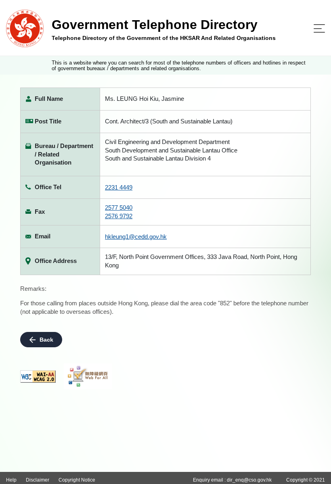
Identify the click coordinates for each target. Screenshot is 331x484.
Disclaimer (37, 480)
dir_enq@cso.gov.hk (249, 480)
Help (11, 480)
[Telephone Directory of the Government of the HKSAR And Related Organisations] (25, 28)
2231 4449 (118, 187)
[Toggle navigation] (319, 28)
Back (46, 339)
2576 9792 (118, 216)
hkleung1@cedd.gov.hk (136, 236)
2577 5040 (118, 207)
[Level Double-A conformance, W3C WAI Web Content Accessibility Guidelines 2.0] (38, 376)
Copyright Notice (77, 480)
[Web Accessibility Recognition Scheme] (88, 376)
